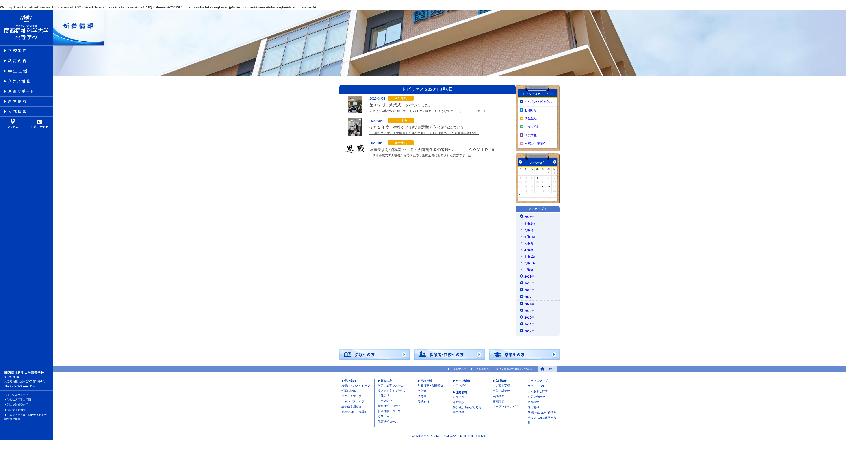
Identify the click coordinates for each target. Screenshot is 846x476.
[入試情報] (26, 111)
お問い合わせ (536, 396)
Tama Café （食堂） (354, 411)
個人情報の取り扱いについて (516, 369)
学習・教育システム (391, 385)
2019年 (529, 317)
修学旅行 (423, 401)
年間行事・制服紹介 (430, 385)
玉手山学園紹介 (351, 406)
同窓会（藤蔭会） (537, 143)
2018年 (529, 324)
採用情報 (533, 407)
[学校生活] (26, 71)
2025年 (529, 276)
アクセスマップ (351, 396)
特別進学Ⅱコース (389, 411)
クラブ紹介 (460, 385)
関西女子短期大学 (17, 409)
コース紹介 (385, 400)
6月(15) (529, 236)
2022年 (529, 297)
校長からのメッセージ (355, 385)
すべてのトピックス (538, 101)
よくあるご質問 (538, 391)
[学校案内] (26, 51)
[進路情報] (26, 91)
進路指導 (458, 397)
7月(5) (528, 230)
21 (543, 186)
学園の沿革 (348, 390)
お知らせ (531, 110)
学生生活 (531, 118)
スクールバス (536, 386)
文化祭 (422, 390)
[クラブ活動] (26, 81)
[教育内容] (26, 61)
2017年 (529, 331)
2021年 (529, 304)
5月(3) (528, 243)
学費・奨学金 (501, 390)
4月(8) (528, 250)
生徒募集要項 (501, 385)
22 (548, 186)
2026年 (529, 216)
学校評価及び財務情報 (542, 412)
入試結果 (498, 396)
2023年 (529, 290)
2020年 (529, 310)
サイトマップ (458, 369)
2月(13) (529, 263)
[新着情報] (26, 101)
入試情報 (531, 135)
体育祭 (422, 396)
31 (520, 195)
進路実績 (458, 402)
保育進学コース (388, 421)
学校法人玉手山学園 (19, 399)
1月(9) (528, 269)
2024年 (529, 283)
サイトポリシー (482, 369)
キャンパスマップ (352, 401)
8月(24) (529, 223)
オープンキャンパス (505, 406)
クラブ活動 (532, 126)
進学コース (385, 416)
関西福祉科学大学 (17, 404)
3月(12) (529, 256)
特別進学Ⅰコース (389, 405)
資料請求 (498, 401)
